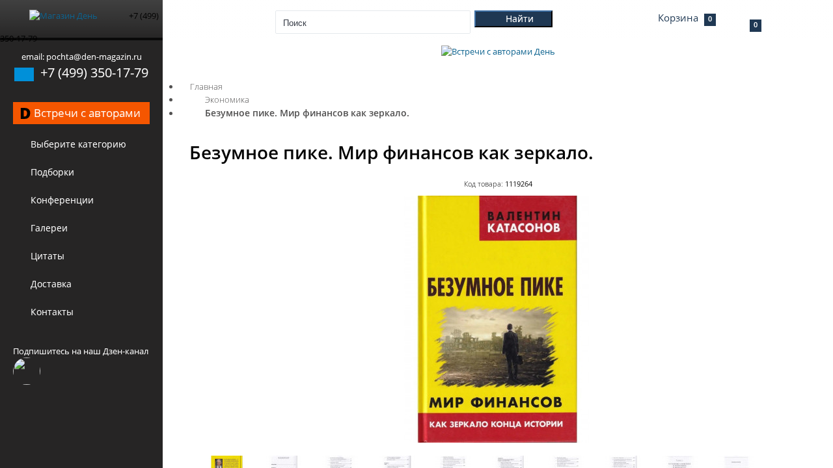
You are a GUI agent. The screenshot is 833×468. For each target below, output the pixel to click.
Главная (206, 86)
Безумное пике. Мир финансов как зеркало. (307, 113)
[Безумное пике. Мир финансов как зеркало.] (497, 439)
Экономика (227, 99)
